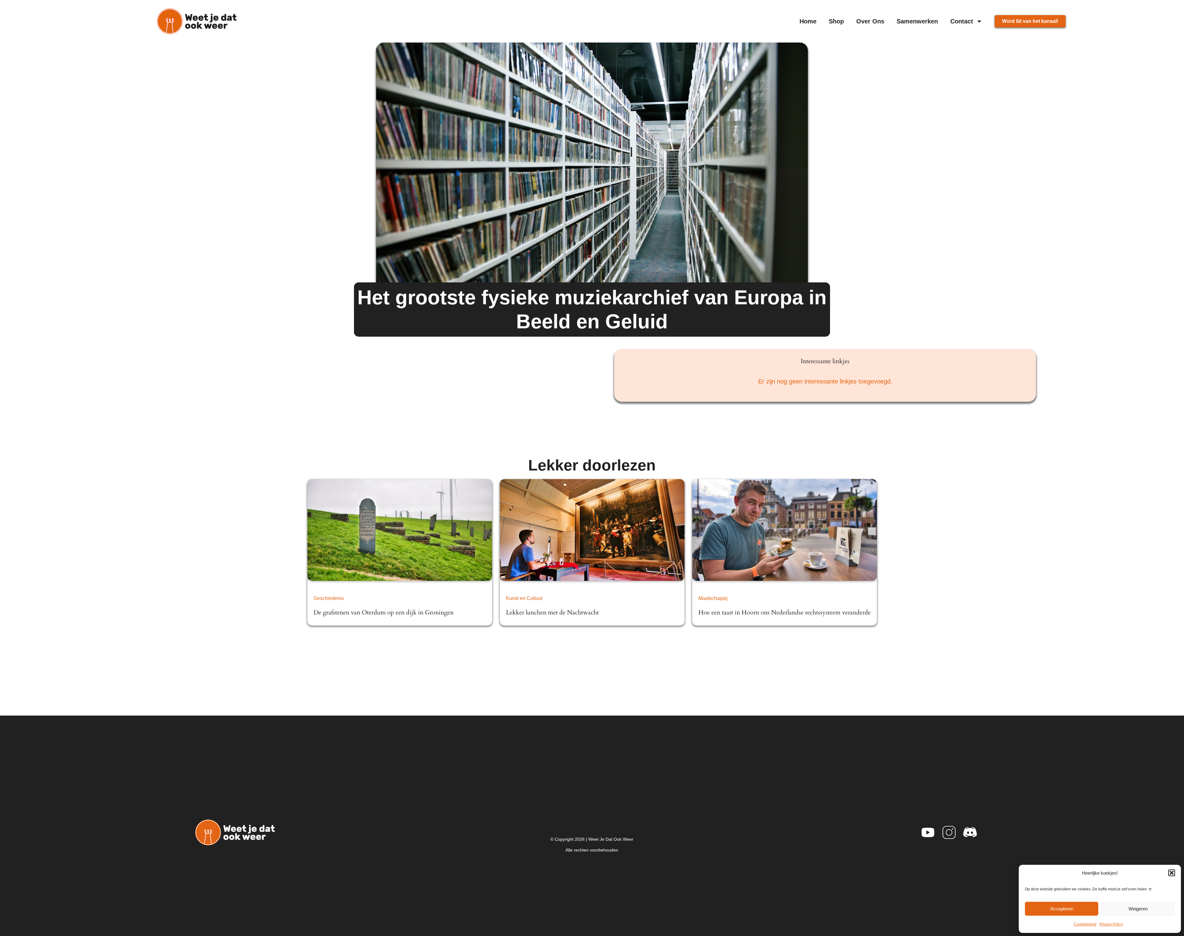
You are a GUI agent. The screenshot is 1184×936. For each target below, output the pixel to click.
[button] (1172, 873)
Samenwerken (917, 21)
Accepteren (1061, 908)
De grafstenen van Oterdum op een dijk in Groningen (384, 612)
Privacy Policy (1111, 924)
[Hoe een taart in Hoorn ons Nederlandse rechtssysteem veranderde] (784, 530)
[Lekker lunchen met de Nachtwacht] (592, 530)
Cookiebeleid (1085, 924)
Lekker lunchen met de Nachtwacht (552, 612)
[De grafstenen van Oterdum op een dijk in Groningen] (399, 530)
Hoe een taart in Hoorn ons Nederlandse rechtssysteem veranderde (784, 612)
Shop (836, 21)
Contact (961, 21)
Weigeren (1138, 908)
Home (808, 21)
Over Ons (870, 21)
